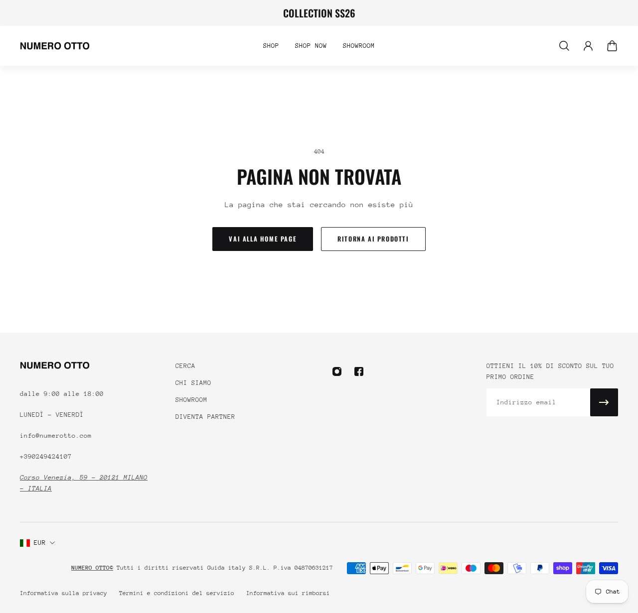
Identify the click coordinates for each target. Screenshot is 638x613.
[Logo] (55, 46)
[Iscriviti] (604, 402)
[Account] (588, 46)
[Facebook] (359, 371)
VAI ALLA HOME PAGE (263, 239)
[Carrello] (612, 46)
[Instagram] (337, 371)
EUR (40, 542)
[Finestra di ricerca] (564, 46)
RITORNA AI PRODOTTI (373, 239)
